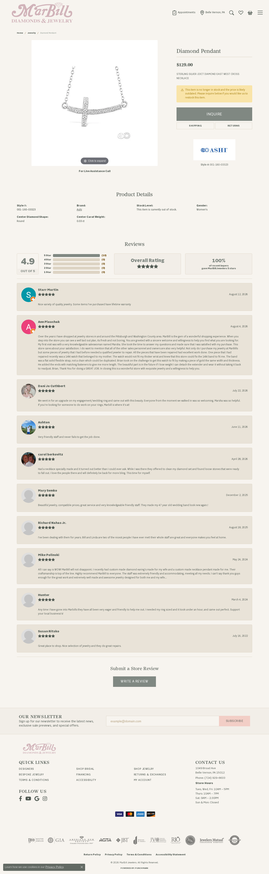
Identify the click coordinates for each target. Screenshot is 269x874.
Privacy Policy (113, 854)
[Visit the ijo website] (36, 840)
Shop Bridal (85, 768)
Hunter (43, 595)
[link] (183, 12)
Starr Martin (48, 290)
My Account (143, 780)
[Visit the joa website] (139, 840)
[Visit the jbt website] (122, 840)
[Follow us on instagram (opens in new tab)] (45, 798)
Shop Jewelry (144, 768)
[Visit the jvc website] (158, 840)
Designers (26, 768)
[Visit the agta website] (105, 840)
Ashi (79, 209)
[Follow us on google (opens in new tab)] (36, 798)
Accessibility (86, 780)
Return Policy (92, 854)
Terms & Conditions (34, 780)
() (104, 255)
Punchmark (141, 868)
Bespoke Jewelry (31, 774)
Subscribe (234, 721)
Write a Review (134, 681)
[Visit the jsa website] (190, 840)
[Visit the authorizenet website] (234, 840)
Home (20, 33)
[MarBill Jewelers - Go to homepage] (39, 748)
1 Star (47, 272)
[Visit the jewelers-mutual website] (212, 840)
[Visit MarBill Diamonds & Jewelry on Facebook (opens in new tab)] (20, 798)
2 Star (47, 268)
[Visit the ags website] (82, 840)
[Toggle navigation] (261, 13)
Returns (234, 125)
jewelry (32, 33)
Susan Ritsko (48, 631)
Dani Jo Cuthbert (51, 386)
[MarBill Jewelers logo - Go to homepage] (41, 12)
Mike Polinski (48, 555)
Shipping (195, 125)
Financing (83, 774)
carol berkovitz (50, 455)
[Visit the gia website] (56, 840)
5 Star (47, 255)
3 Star (47, 263)
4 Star (47, 259)
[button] (231, 12)
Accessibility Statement (171, 854)
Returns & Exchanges (150, 774)
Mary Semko (47, 491)
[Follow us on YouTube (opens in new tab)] (28, 798)
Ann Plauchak (49, 322)
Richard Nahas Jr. (52, 523)
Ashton (44, 422)
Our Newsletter (40, 716)
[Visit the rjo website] (175, 840)
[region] (95, 103)
